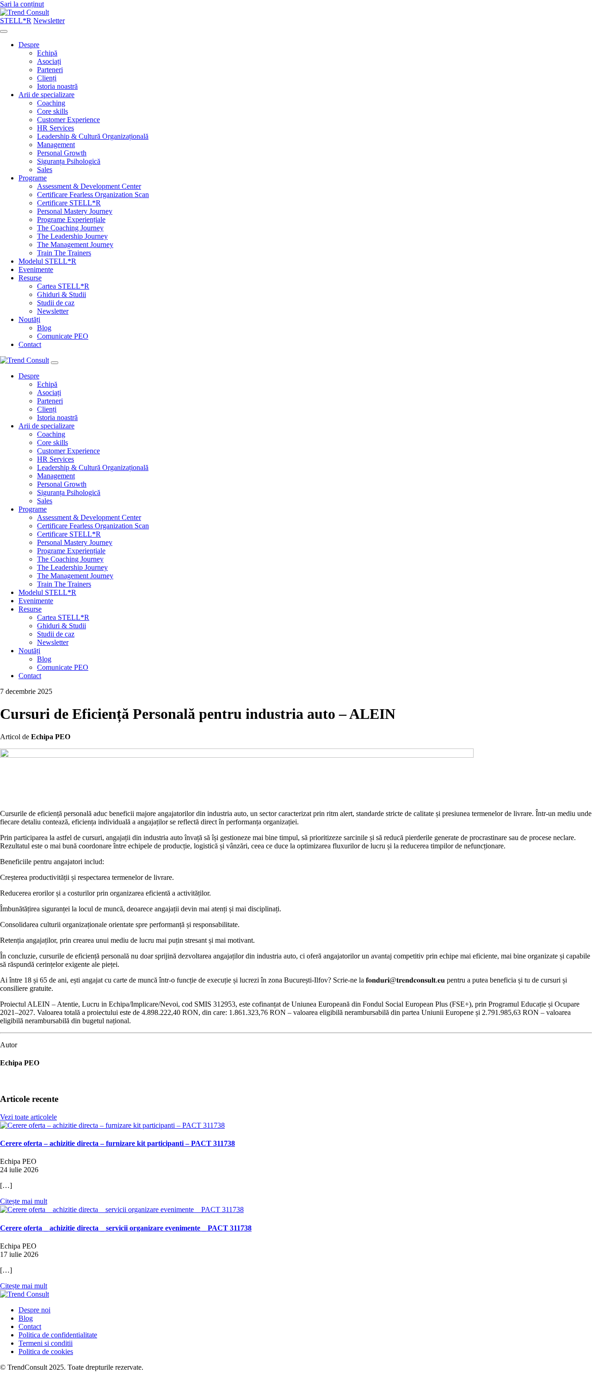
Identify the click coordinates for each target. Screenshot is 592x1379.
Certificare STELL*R (69, 203)
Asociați (49, 61)
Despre (28, 45)
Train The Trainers (64, 253)
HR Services (55, 128)
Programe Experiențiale (71, 219)
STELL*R (15, 21)
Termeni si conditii (45, 1343)
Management (56, 144)
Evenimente (35, 269)
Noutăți (29, 319)
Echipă (47, 53)
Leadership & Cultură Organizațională (92, 136)
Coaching (51, 103)
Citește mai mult (23, 1201)
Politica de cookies (45, 1351)
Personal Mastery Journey (74, 211)
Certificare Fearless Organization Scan (93, 194)
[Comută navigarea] (3, 31)
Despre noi (34, 1310)
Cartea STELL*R (63, 286)
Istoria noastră (57, 86)
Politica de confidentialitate (57, 1335)
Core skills (52, 111)
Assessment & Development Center (89, 186)
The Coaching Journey (70, 228)
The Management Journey (75, 244)
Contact (29, 344)
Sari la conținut (22, 4)
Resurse (30, 278)
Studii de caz (55, 303)
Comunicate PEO (62, 336)
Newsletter (52, 311)
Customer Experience (68, 120)
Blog (44, 328)
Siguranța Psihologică (68, 161)
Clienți (46, 78)
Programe (32, 178)
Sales (44, 169)
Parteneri (50, 70)
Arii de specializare (46, 95)
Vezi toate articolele (28, 1117)
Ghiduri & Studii (61, 294)
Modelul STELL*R (47, 261)
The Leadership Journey (72, 236)
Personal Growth (61, 153)
